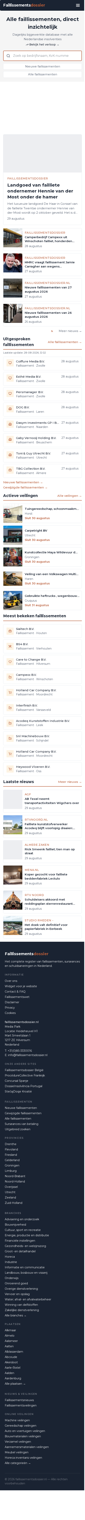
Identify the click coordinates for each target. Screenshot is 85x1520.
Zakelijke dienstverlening (22, 1310)
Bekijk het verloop (44, 44)
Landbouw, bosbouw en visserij (26, 1272)
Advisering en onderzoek (22, 1219)
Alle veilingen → (69, 496)
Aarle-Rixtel (12, 1367)
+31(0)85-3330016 (20, 1051)
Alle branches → (15, 1315)
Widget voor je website (21, 986)
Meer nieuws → (70, 331)
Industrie (11, 1262)
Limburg (11, 1171)
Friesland (11, 1155)
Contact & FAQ (15, 991)
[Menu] (78, 5)
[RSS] (52, 331)
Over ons (11, 981)
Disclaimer (12, 1002)
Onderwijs (11, 1278)
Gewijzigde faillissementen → (25, 487)
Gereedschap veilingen (20, 1425)
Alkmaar (10, 1330)
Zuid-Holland (13, 1203)
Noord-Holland (15, 1181)
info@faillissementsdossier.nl (27, 1055)
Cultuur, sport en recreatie (23, 1230)
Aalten (9, 1346)
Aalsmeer (11, 1341)
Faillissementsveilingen (21, 1405)
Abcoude (11, 1357)
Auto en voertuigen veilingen (25, 1431)
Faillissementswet (17, 997)
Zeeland (10, 1197)
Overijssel (11, 1187)
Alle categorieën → (18, 1463)
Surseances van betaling (21, 1124)
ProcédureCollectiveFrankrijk (25, 1075)
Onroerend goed (16, 1283)
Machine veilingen (17, 1420)
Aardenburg (13, 1378)
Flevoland (11, 1149)
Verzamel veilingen (18, 1441)
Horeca (10, 1256)
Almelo (9, 1335)
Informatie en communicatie (25, 1267)
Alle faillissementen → (65, 342)
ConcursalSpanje (16, 1081)
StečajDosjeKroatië (18, 1091)
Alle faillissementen (42, 74)
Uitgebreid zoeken (17, 1129)
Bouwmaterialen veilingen (23, 1436)
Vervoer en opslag (17, 1294)
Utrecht (10, 1192)
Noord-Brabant (15, 1176)
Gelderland (12, 1160)
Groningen (12, 1165)
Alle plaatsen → (15, 1383)
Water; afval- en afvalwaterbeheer (28, 1299)
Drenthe (10, 1144)
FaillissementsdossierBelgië (24, 1070)
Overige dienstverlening (21, 1289)
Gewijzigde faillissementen (23, 1113)
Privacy (10, 1007)
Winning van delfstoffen (21, 1305)
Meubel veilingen (16, 1452)
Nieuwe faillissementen (42, 66)
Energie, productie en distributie (27, 1235)
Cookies (10, 1013)
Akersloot (11, 1362)
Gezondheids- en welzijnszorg (25, 1246)
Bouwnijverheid (15, 1224)
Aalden (9, 1373)
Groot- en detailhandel (20, 1251)
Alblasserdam (14, 1351)
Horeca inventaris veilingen (23, 1457)
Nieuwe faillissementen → (23, 482)
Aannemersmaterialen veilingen (27, 1447)
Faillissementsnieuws (19, 1400)
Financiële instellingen (20, 1240)
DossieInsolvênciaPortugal (23, 1086)
